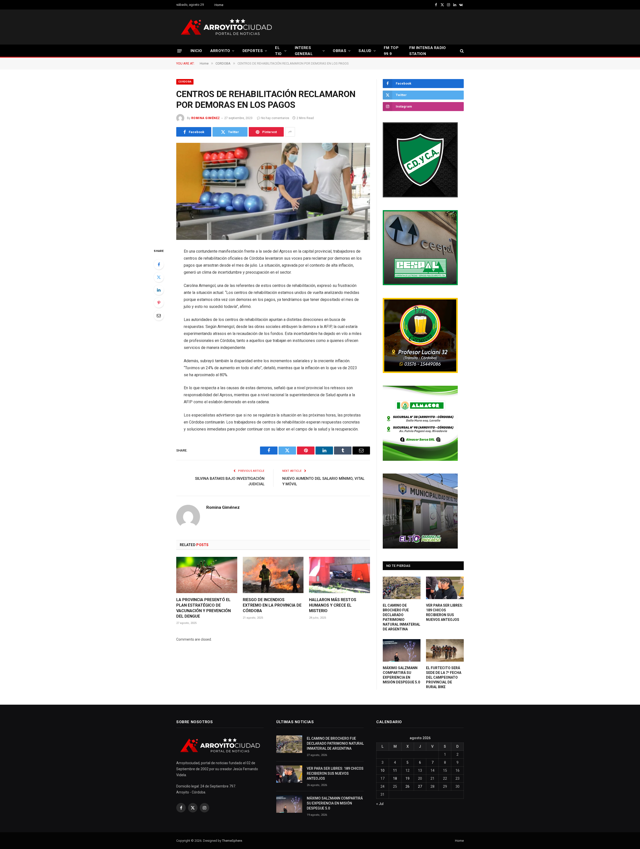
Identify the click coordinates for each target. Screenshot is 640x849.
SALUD (365, 51)
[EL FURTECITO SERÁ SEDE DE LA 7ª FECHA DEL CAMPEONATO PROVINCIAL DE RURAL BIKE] (445, 650)
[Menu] (179, 51)
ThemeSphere (232, 840)
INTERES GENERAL (304, 51)
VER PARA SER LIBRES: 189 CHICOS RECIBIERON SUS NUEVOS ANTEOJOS (444, 612)
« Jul (380, 804)
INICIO (196, 51)
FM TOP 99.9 (391, 51)
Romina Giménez (205, 118)
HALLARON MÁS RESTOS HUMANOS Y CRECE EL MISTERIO (332, 605)
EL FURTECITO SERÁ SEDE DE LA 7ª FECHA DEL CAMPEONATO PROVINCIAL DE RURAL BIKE (443, 677)
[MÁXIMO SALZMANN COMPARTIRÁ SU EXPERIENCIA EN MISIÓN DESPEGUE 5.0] (401, 650)
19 (408, 778)
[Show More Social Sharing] (290, 132)
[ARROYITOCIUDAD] (226, 27)
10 (382, 770)
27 (420, 786)
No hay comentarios (275, 118)
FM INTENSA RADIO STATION (427, 51)
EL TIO (278, 51)
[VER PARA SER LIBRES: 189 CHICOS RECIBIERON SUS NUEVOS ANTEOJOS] (445, 588)
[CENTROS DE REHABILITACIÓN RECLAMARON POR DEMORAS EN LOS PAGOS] (273, 191)
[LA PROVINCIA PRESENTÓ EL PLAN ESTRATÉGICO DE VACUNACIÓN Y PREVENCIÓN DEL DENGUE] (206, 575)
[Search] (461, 51)
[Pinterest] (159, 303)
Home (218, 5)
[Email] (159, 315)
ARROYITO (220, 51)
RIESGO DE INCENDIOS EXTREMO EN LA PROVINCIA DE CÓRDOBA (272, 605)
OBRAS (339, 51)
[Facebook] (159, 264)
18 (395, 778)
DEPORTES (252, 51)
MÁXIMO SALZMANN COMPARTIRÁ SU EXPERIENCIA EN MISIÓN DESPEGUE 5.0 (401, 675)
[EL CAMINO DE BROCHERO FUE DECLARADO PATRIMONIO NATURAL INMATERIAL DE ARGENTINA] (401, 588)
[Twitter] (159, 277)
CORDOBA (185, 81)
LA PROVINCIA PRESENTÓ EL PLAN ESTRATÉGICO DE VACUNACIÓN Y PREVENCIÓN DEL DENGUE (203, 607)
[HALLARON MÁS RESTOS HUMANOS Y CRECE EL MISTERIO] (339, 575)
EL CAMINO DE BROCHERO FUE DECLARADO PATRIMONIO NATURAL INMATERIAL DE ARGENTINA (401, 617)
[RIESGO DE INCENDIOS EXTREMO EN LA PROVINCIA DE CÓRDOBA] (273, 575)
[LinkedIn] (159, 290)
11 (395, 770)
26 (408, 786)
